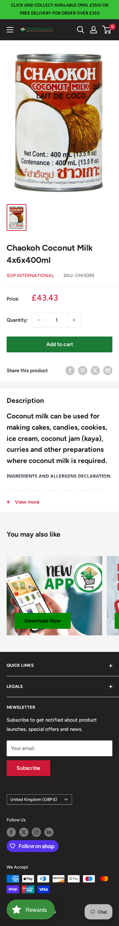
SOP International (30, 275)
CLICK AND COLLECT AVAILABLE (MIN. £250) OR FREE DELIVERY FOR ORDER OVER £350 (59, 9)
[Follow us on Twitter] (23, 832)
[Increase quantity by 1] (74, 320)
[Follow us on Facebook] (11, 832)
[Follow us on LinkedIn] (49, 832)
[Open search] (80, 29)
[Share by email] (107, 370)
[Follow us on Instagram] (36, 832)
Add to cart (59, 344)
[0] (107, 30)
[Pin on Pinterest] (82, 370)
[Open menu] (10, 29)
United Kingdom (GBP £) (33, 799)
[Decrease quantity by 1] (39, 320)
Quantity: (17, 320)
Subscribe (28, 768)
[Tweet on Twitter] (95, 370)
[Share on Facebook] (70, 370)
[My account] (93, 29)
